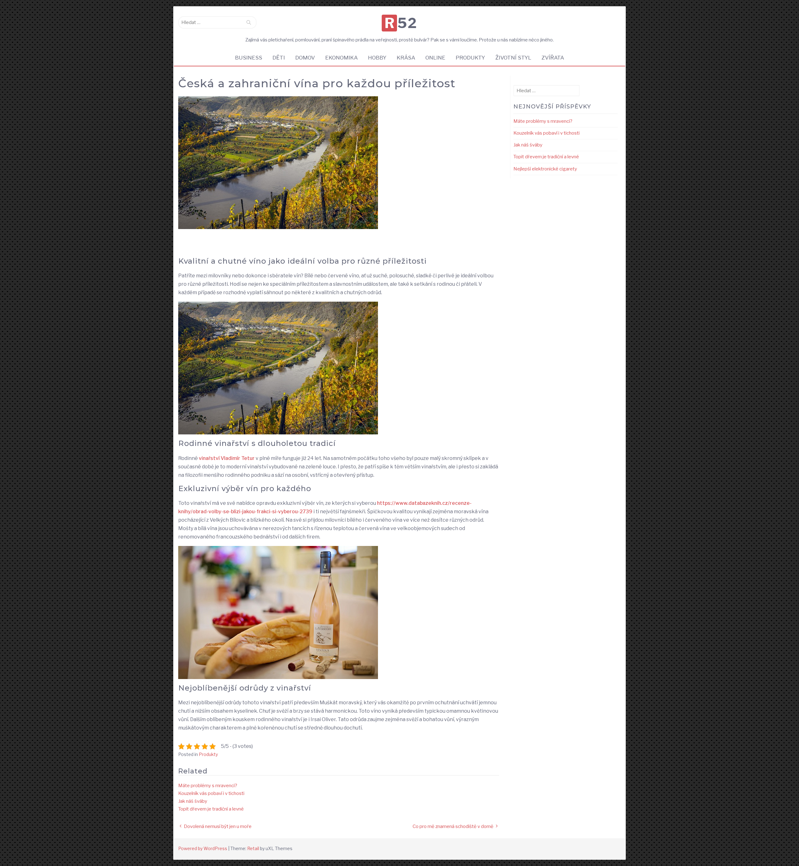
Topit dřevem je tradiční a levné (211, 809)
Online (435, 58)
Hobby (377, 58)
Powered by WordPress (202, 848)
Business (248, 58)
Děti (278, 58)
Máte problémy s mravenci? (207, 785)
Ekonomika (341, 58)
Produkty (470, 58)
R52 (401, 23)
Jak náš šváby (192, 801)
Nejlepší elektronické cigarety (545, 169)
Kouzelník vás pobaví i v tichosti (211, 793)
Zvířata (553, 58)
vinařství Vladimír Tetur (227, 458)
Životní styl (513, 58)
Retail (253, 848)
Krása (406, 58)
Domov (305, 58)
